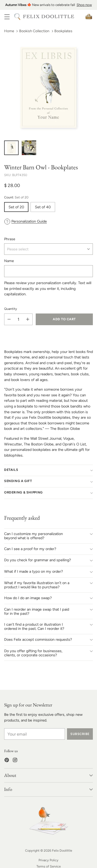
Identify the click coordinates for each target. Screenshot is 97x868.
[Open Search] (17, 16)
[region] (48, 5)
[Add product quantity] (27, 319)
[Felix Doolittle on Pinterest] (7, 761)
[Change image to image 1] (11, 148)
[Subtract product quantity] (9, 319)
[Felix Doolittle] (48, 16)
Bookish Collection (34, 31)
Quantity (10, 309)
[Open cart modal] (88, 16)
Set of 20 (16, 207)
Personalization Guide (29, 221)
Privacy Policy (48, 860)
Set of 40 (43, 207)
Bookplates (63, 31)
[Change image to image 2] (29, 148)
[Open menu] (7, 16)
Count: (16, 197)
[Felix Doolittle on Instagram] (15, 761)
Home (9, 31)
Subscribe (79, 734)
